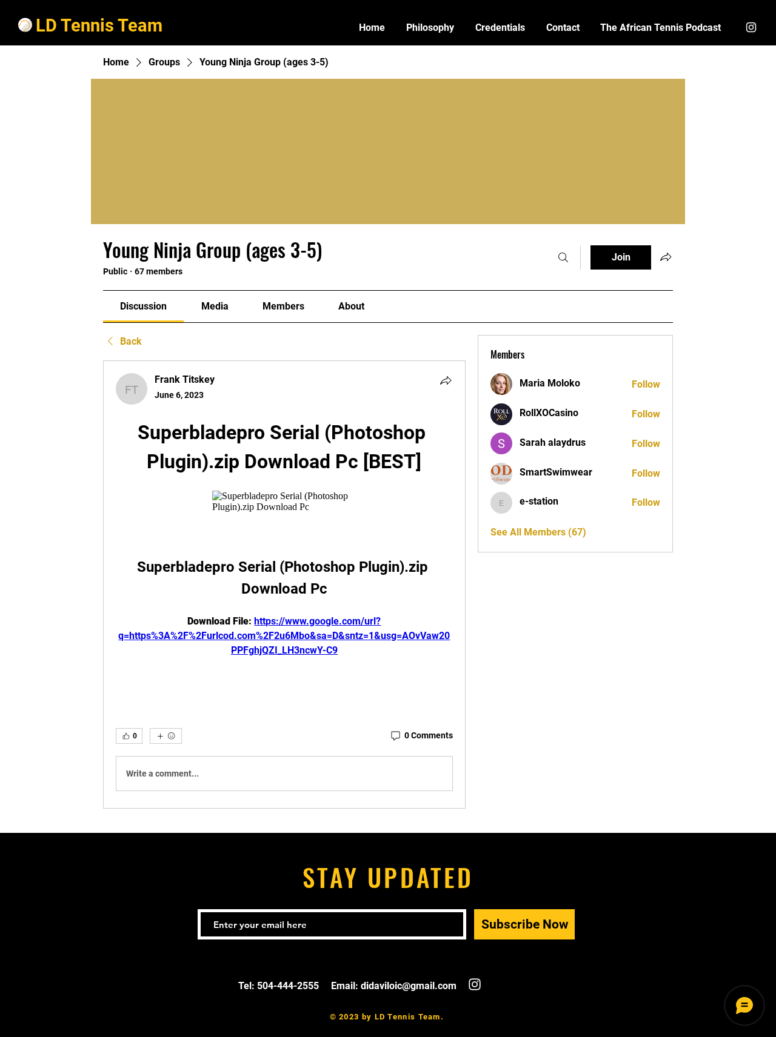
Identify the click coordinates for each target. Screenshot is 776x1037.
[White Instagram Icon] (751, 27)
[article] (284, 584)
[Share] (445, 380)
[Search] (563, 257)
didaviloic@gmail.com (409, 986)
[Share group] (665, 257)
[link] (143, 306)
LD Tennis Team (99, 25)
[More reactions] (166, 736)
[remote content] (284, 501)
